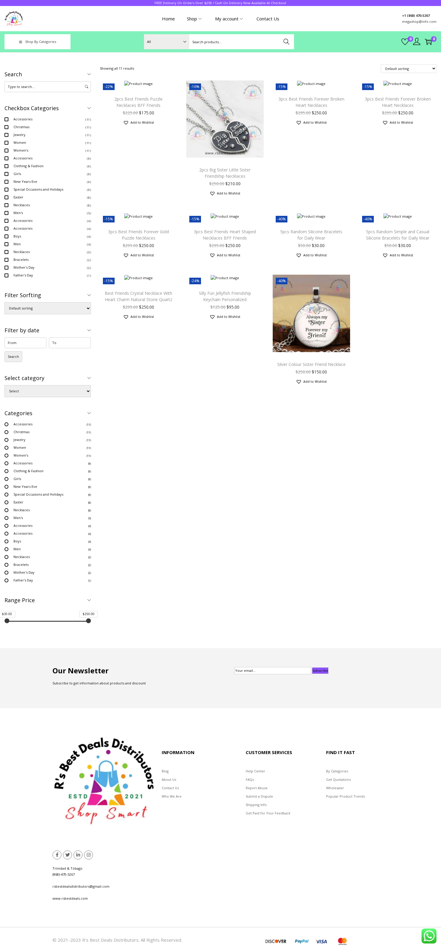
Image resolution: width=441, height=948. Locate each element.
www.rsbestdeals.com (70, 898)
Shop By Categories (40, 41)
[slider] (6, 620)
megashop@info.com (419, 21)
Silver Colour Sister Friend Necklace (311, 364)
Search (286, 41)
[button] (138, 122)
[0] (405, 41)
